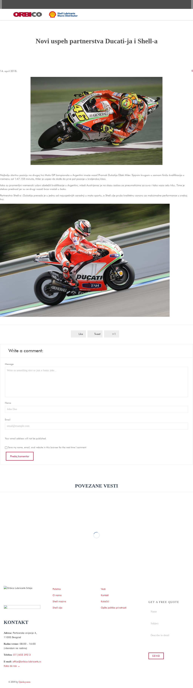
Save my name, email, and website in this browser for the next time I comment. (47, 447)
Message (9, 364)
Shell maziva (59, 601)
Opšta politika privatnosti (113, 607)
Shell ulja (57, 607)
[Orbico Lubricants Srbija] (45, 14)
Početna (57, 588)
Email (7, 419)
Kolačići (105, 601)
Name (8, 402)
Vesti (103, 588)
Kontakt (105, 595)
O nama (57, 595)
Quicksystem (24, 682)
